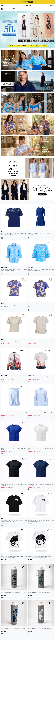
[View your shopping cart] (54, 5)
